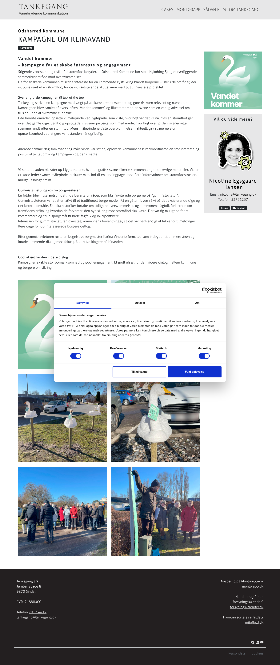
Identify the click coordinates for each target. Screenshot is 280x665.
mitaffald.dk (254, 622)
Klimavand (238, 208)
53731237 (239, 199)
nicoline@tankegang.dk (238, 194)
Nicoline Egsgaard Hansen (233, 183)
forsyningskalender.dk (246, 607)
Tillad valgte (139, 371)
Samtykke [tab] (83, 302)
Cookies (257, 653)
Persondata (236, 653)
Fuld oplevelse (194, 371)
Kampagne (26, 47)
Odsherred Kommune (41, 31)
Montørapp (188, 9)
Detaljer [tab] (140, 302)
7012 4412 (37, 612)
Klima (224, 208)
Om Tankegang (244, 9)
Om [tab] (197, 302)
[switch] (118, 356)
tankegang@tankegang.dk (36, 617)
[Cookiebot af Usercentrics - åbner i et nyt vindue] (205, 290)
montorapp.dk (252, 586)
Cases (167, 9)
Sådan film (214, 9)
